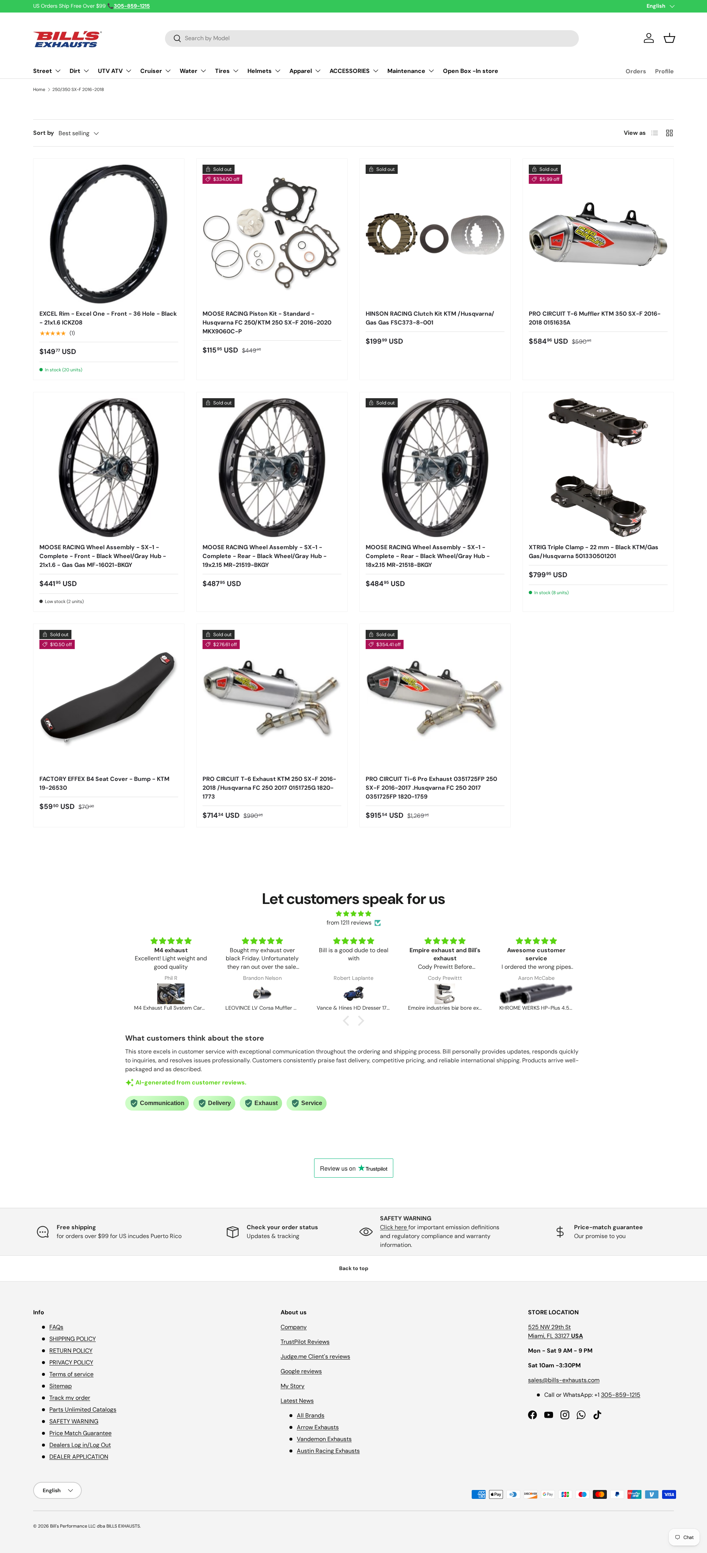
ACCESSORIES (350, 71)
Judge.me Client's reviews (315, 1356)
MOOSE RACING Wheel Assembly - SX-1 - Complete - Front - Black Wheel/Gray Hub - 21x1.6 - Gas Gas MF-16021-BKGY (102, 556)
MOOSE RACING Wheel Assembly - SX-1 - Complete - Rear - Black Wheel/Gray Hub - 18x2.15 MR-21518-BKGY (428, 556)
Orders (636, 71)
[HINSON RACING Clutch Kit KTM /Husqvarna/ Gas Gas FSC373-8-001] (435, 234)
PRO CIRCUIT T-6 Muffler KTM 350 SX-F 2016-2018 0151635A (595, 318)
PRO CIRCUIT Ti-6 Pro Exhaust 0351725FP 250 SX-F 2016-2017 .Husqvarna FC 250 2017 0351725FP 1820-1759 (431, 787)
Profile (664, 71)
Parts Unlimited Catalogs (82, 1409)
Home (39, 89)
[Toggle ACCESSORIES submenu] (375, 70)
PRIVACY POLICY (71, 1362)
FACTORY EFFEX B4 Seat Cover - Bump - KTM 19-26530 (104, 783)
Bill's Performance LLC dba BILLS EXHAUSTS (95, 1526)
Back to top (353, 1268)
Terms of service (71, 1374)
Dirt (75, 71)
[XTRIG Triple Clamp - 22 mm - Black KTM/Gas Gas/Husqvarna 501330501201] (598, 467)
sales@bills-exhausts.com (563, 1380)
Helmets (259, 71)
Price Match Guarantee (80, 1433)
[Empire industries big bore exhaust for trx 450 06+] (445, 994)
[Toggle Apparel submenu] (317, 70)
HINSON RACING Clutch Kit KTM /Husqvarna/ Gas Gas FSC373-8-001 (430, 318)
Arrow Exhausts (318, 1427)
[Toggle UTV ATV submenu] (128, 70)
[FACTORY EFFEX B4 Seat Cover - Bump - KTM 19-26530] (108, 699)
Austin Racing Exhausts (328, 1451)
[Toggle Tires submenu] (235, 70)
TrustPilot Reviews (305, 1342)
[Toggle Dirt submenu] (86, 70)
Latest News (297, 1401)
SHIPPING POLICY (72, 1339)
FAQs (56, 1327)
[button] (669, 38)
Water (188, 71)
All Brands (310, 1415)
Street (42, 71)
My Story (293, 1386)
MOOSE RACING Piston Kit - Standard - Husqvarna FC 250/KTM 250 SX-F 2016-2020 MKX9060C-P (267, 322)
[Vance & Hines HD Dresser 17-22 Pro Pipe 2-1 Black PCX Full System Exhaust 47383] (353, 994)
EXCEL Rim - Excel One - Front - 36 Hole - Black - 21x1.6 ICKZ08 (108, 318)
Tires (222, 71)
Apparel (300, 71)
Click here (394, 1227)
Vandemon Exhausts (324, 1439)
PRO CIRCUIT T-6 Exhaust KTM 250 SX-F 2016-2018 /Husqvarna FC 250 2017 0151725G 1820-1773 (269, 787)
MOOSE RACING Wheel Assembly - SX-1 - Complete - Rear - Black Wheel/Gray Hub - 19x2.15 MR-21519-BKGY (265, 556)
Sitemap (60, 1386)
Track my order (69, 1398)
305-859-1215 (620, 1395)
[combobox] (372, 38)
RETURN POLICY (70, 1350)
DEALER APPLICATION (78, 1457)
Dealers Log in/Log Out (80, 1445)
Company (294, 1327)
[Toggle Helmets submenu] (277, 70)
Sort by (43, 133)
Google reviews (301, 1371)
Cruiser (151, 71)
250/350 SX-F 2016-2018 (78, 89)
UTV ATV (110, 71)
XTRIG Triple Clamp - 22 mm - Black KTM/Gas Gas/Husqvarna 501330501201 (593, 551)
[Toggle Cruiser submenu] (167, 70)
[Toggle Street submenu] (57, 70)
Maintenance (406, 71)
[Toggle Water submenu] (203, 70)
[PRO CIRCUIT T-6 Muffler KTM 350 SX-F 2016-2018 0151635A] (598, 234)
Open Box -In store (470, 71)
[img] (353, 913)
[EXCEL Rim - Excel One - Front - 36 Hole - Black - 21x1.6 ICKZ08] (108, 234)
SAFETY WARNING (73, 1421)
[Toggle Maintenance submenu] (431, 70)
